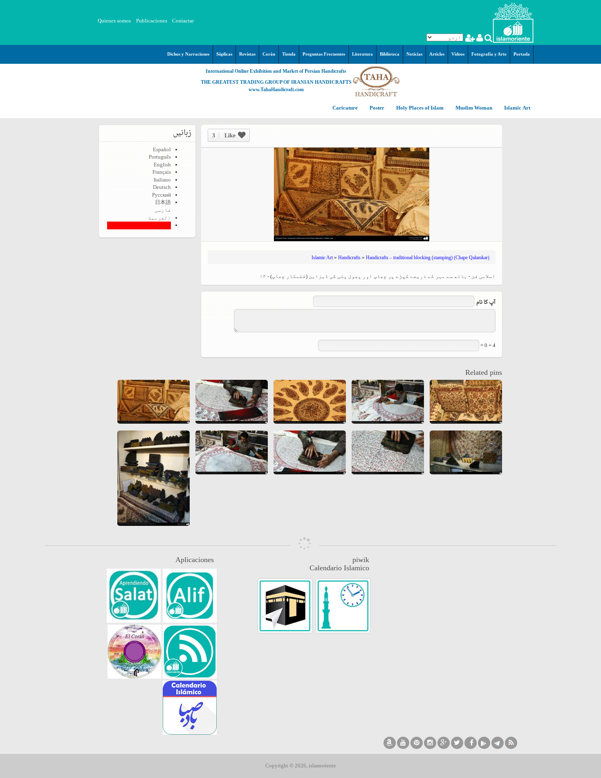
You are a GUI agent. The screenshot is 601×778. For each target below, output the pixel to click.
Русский (161, 195)
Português (160, 157)
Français (161, 172)
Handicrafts (349, 257)
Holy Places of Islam (419, 108)
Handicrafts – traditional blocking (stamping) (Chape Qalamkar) (427, 257)
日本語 (163, 202)
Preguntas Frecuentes (324, 54)
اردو (164, 225)
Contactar (183, 21)
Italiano (162, 180)
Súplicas (224, 54)
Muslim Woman (473, 108)
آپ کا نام (486, 303)
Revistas (247, 54)
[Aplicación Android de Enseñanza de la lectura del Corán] (190, 596)
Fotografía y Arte (489, 54)
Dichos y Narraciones (188, 54)
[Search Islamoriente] (488, 39)
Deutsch (162, 187)
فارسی (163, 210)
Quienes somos (114, 21)
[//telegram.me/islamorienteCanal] (497, 743)
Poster (376, 108)
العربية (159, 218)
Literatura (362, 54)
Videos (457, 54)
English (162, 164)
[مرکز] (513, 22)
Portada (522, 54)
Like (223, 135)
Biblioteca (389, 54)
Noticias (414, 54)
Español (162, 149)
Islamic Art (516, 108)
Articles (436, 54)
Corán (268, 54)
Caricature (345, 108)
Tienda (289, 54)
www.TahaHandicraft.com (276, 89)
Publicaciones (151, 21)
